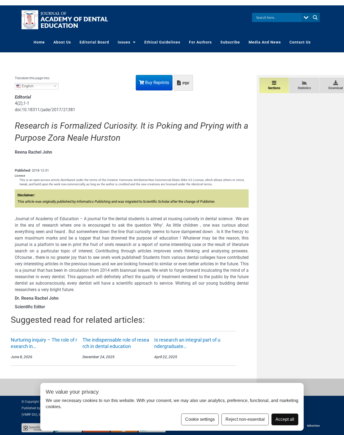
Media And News (265, 42)
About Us (62, 42)
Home (39, 42)
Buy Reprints (156, 82)
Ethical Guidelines (162, 42)
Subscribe (230, 42)
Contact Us (300, 42)
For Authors (200, 42)
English (27, 86)
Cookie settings (200, 419)
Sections (274, 88)
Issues (124, 42)
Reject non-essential (245, 419)
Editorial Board (94, 42)
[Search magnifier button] (315, 17)
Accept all (284, 419)
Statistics (304, 88)
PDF (185, 83)
